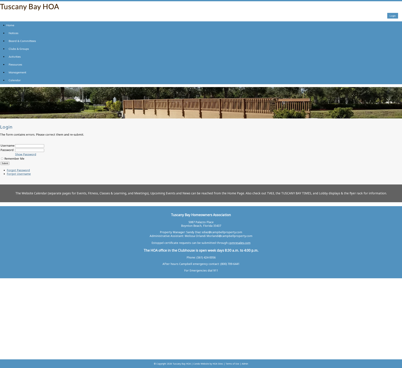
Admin (245, 363)
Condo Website (201, 363)
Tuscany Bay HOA (182, 363)
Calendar (15, 80)
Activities (15, 56)
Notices (13, 33)
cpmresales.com (239, 243)
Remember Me (14, 158)
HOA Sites (218, 363)
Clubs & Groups (19, 49)
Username (7, 145)
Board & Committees (22, 41)
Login (393, 15)
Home (10, 25)
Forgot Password (18, 170)
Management (17, 72)
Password (7, 150)
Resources (15, 64)
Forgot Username (19, 174)
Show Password (25, 154)
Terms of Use (232, 363)
